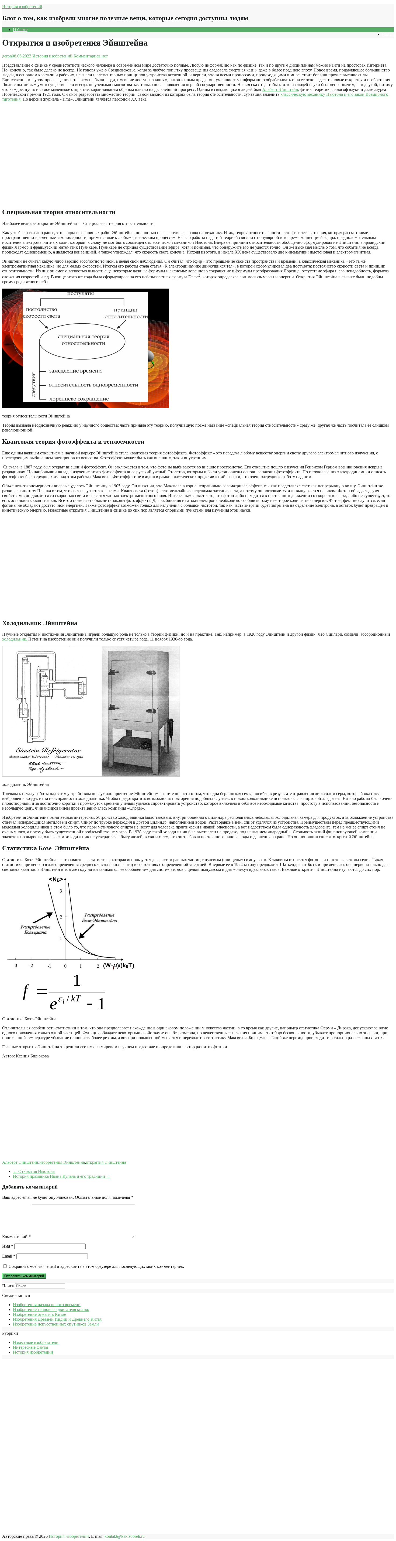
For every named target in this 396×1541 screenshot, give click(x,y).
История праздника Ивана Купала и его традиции (61, 1176)
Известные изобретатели (35, 1342)
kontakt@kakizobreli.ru (125, 1536)
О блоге (20, 29)
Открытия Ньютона (34, 1171)
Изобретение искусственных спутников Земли (56, 1324)
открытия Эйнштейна (106, 1162)
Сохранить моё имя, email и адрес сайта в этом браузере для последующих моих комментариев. (96, 1266)
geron (7, 56)
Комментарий (16, 1236)
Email (8, 1256)
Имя (7, 1246)
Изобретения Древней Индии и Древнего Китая (57, 1319)
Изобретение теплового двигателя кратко (51, 1309)
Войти (388, 34)
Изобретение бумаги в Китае (39, 1314)
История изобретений (22, 6)
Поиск (8, 1285)
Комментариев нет (91, 56)
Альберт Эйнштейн (280, 89)
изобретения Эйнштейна (62, 1162)
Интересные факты (30, 1347)
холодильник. (14, 639)
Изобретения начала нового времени (47, 1304)
